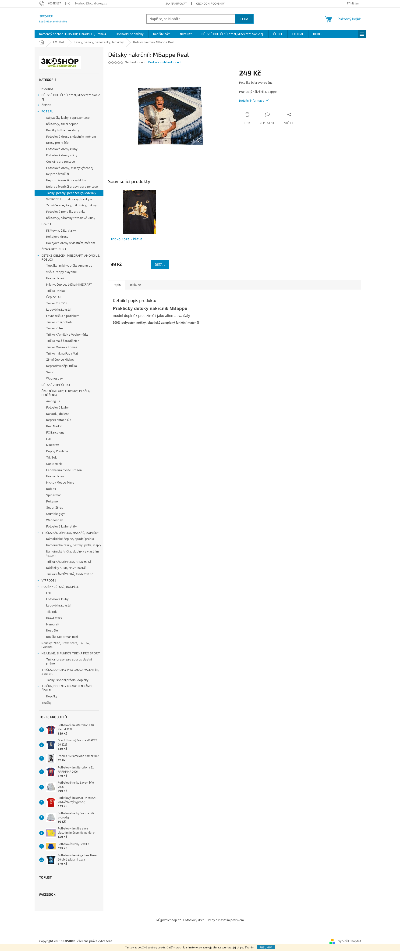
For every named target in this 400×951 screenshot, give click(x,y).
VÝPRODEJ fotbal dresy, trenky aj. (69, 199)
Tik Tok (51, 457)
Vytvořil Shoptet (349, 941)
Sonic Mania (54, 464)
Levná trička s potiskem (62, 316)
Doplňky (51, 696)
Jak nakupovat (176, 4)
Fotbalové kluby (57, 407)
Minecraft (52, 445)
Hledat (244, 19)
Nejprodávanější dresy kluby (66, 180)
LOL (48, 439)
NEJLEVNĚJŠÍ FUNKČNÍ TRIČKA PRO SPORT (71, 653)
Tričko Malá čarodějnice (62, 341)
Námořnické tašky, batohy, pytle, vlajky (73, 545)
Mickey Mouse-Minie (60, 482)
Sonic (50, 372)
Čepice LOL (54, 297)
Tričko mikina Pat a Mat (62, 353)
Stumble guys (55, 514)
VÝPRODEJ (49, 580)
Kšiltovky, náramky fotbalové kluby (70, 218)
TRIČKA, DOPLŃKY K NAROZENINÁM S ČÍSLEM (67, 688)
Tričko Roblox (55, 291)
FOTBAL (47, 111)
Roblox (51, 489)
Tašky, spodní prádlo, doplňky (67, 680)
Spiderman (53, 495)
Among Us (53, 401)
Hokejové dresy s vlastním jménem (70, 243)
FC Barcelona (55, 432)
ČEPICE (46, 105)
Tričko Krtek (55, 328)
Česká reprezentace (60, 161)
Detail (160, 264)
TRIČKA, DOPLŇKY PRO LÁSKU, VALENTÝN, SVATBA (70, 671)
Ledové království (58, 309)
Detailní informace (251, 100)
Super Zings (54, 507)
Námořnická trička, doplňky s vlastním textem (72, 553)
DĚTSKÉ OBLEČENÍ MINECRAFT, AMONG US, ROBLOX (71, 257)
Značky (47, 702)
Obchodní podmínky (210, 4)
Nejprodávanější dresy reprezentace (72, 186)
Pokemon (53, 501)
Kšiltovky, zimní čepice (62, 124)
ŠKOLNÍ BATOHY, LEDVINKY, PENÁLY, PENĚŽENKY (66, 393)
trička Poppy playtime (61, 272)
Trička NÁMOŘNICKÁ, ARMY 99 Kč (69, 562)
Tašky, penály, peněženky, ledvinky (71, 193)
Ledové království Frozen (64, 470)
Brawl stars (54, 618)
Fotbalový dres (194, 920)
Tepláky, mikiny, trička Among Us (69, 265)
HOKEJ (46, 224)
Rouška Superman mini (62, 637)
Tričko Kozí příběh (59, 322)
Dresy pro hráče (57, 142)
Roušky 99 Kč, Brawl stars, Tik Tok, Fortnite (66, 645)
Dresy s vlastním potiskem (225, 920)
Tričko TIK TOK (56, 303)
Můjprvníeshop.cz (168, 920)
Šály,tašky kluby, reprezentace (68, 117)
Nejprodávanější (57, 174)
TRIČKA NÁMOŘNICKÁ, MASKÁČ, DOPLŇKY (70, 533)
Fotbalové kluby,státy (61, 526)
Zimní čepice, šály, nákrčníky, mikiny (71, 205)
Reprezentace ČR (58, 420)
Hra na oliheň (55, 278)
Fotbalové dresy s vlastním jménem (71, 136)
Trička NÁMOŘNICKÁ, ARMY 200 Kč (69, 574)
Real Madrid (54, 426)
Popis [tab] (117, 285)
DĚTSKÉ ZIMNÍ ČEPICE (56, 385)
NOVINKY (47, 88)
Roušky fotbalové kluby (62, 130)
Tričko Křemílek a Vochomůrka (67, 334)
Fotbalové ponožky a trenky (65, 211)
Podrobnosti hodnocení (164, 62)
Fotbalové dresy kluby (62, 149)
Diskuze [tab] (135, 285)
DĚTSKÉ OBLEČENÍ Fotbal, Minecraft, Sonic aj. (71, 97)
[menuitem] (73, 34)
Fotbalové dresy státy (61, 155)
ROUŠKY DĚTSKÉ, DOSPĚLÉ (60, 587)
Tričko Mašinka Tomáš (61, 347)
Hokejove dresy (57, 236)
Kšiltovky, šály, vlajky (61, 230)
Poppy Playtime (57, 451)
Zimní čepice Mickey (60, 359)
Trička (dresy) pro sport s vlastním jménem (70, 661)
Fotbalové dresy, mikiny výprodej (69, 168)
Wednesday (54, 378)
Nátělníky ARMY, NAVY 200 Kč (66, 568)
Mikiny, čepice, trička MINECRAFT (69, 284)
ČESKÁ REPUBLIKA (54, 249)
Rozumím (265, 947)
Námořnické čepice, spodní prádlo (70, 539)
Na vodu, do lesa (57, 414)
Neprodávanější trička (61, 366)
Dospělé (52, 630)
